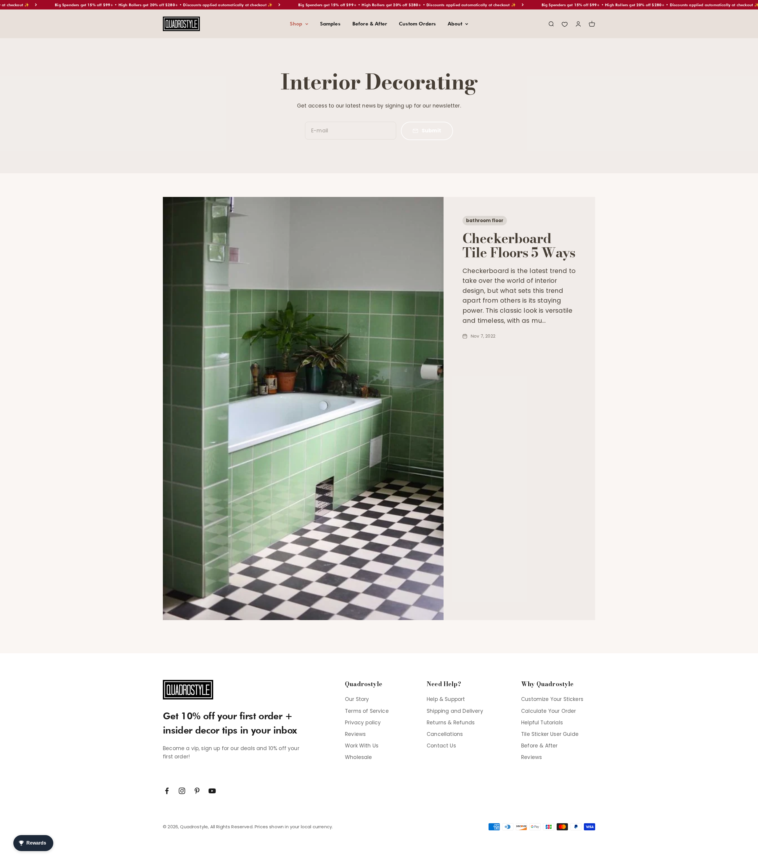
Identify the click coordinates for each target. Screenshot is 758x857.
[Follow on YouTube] (212, 791)
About (455, 24)
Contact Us (441, 745)
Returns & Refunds (451, 722)
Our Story (357, 699)
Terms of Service (367, 711)
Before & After (369, 24)
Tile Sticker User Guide (550, 734)
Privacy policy (363, 722)
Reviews (355, 734)
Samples (330, 24)
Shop (296, 24)
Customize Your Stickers (552, 699)
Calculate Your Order (548, 711)
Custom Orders (417, 24)
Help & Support (446, 699)
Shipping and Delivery (455, 711)
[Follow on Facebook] (167, 791)
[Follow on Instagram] (182, 791)
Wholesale (358, 757)
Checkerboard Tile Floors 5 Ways (518, 245)
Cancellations (445, 734)
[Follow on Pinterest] (197, 791)
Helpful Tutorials (542, 722)
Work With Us (361, 745)
